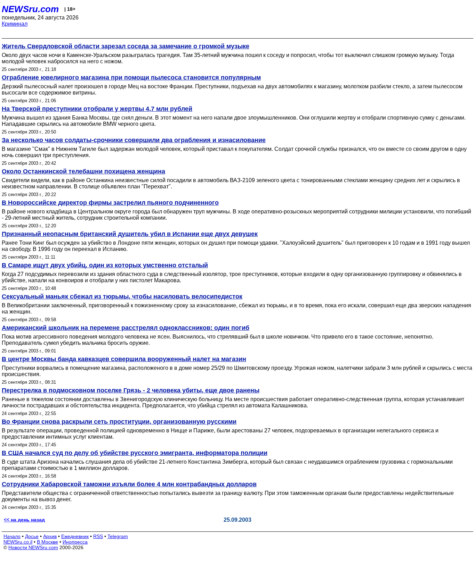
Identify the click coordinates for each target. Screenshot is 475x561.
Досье (32, 536)
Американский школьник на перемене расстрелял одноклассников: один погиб (125, 327)
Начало (12, 536)
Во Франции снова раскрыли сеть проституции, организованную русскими (119, 421)
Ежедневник (75, 536)
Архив (50, 536)
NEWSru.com (30, 9)
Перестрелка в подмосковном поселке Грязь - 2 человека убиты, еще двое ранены (130, 390)
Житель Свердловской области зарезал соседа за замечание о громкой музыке (125, 46)
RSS (98, 536)
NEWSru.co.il (17, 542)
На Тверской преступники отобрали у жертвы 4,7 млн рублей (97, 108)
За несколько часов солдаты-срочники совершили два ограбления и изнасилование (134, 140)
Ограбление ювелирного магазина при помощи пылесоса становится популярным (131, 77)
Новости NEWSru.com (33, 547)
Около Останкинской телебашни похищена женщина (83, 171)
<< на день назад (24, 519)
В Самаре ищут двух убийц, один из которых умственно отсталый (105, 265)
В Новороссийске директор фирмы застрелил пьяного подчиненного (110, 202)
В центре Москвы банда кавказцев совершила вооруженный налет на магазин (124, 359)
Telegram (117, 536)
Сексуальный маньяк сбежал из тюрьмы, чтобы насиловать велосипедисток (122, 296)
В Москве (47, 542)
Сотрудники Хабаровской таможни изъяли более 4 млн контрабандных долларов (129, 484)
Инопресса (75, 542)
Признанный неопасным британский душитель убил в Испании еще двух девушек (130, 233)
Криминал (14, 24)
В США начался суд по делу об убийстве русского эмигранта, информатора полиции (134, 452)
